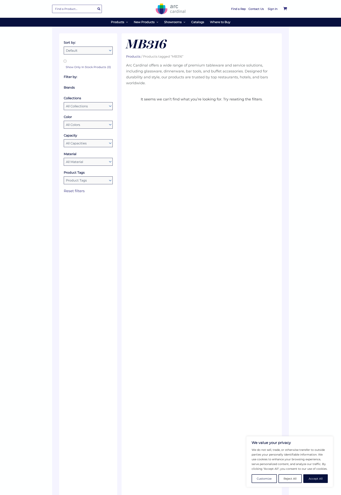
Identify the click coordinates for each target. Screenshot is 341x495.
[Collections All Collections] (88, 106)
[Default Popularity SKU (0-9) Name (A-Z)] (88, 50)
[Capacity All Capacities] (88, 143)
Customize (264, 478)
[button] (126, 22)
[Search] (99, 9)
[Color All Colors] (88, 125)
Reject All (290, 478)
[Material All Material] (88, 162)
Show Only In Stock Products (88, 67)
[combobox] (77, 9)
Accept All (316, 478)
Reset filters (74, 191)
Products (133, 56)
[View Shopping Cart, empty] (285, 9)
